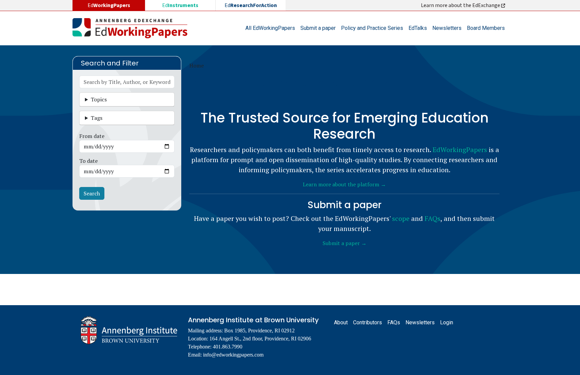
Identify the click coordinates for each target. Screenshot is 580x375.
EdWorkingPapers (460, 149)
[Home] (132, 28)
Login (446, 322)
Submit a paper (318, 28)
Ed (180, 5)
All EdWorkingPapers (270, 28)
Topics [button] (99, 99)
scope (400, 218)
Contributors (367, 322)
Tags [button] (96, 118)
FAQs (432, 218)
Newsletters (447, 28)
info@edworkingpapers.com (233, 355)
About (341, 322)
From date (91, 136)
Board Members (486, 28)
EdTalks (417, 28)
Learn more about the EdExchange (461, 5)
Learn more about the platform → (344, 184)
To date (88, 161)
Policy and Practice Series (372, 28)
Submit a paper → (345, 243)
